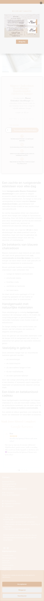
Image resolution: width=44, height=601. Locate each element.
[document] (22, 300)
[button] (41, 3)
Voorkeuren (22, 596)
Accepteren (22, 584)
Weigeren (22, 590)
